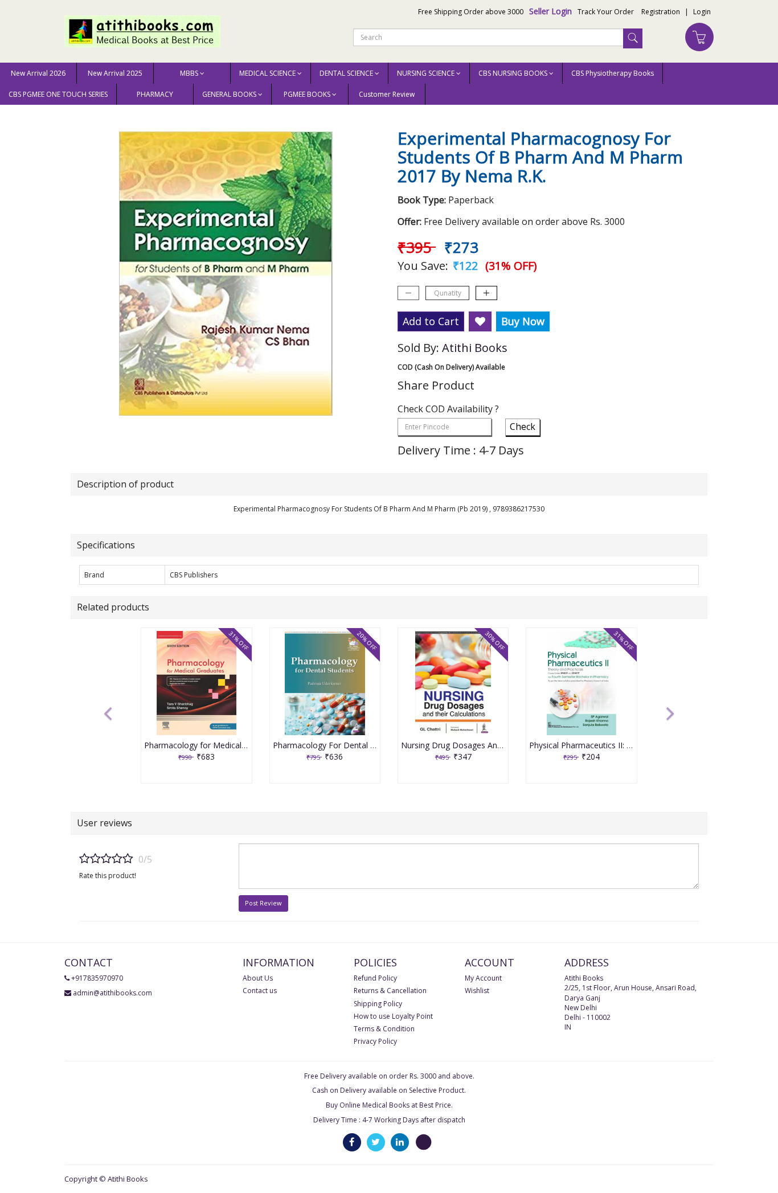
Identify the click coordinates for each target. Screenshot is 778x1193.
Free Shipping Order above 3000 (470, 12)
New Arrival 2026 (38, 73)
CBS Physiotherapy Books (612, 73)
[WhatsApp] (424, 1141)
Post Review (263, 903)
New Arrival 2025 (115, 73)
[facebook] (352, 1141)
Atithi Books (474, 347)
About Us (258, 978)
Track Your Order (606, 12)
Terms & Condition (384, 1029)
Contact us (260, 990)
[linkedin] (400, 1141)
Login (702, 12)
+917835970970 (97, 978)
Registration (660, 12)
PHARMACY (155, 94)
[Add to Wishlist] (480, 321)
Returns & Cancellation (390, 990)
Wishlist (477, 990)
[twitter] (376, 1141)
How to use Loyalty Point (393, 1016)
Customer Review (387, 94)
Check (522, 426)
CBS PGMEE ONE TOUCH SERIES (58, 94)
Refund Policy (375, 978)
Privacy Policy (375, 1041)
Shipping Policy (378, 1003)
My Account (483, 978)
